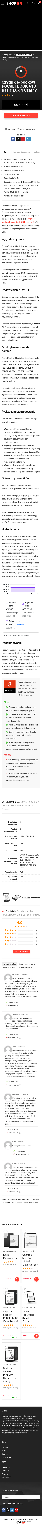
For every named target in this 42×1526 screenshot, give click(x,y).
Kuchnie (5, 1448)
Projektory (5, 1474)
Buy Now (17, 1279)
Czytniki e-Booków (24, 55)
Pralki (4, 1451)
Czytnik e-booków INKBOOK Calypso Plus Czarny (9, 1375)
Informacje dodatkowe (20, 152)
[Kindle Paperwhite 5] (11, 1240)
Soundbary (6, 1471)
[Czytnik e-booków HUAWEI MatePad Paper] (30, 1240)
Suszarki (5, 1454)
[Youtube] (16, 1510)
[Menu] (3, 3)
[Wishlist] (33, 3)
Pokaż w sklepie (21, 115)
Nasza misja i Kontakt (24, 1521)
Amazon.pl (20, 625)
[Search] (28, 3)
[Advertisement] (21, 29)
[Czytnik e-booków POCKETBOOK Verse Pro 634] (11, 1297)
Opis (5, 152)
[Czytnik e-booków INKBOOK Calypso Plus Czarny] (11, 1354)
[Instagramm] (12, 1510)
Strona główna (7, 55)
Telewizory (6, 1467)
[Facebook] (3, 1510)
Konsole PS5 (6, 1477)
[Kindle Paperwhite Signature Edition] (30, 1297)
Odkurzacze (6, 1457)
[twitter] (8, 1510)
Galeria (37, 152)
